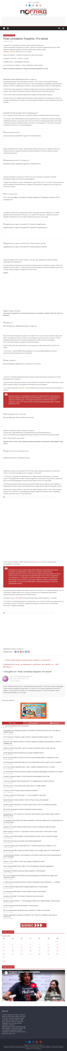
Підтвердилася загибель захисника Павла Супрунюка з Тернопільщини (24, 871)
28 (39, 954)
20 (30, 951)
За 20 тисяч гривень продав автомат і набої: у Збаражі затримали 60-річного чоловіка (29, 767)
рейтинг (20, 489)
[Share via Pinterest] (29, 651)
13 (30, 947)
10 (3, 947)
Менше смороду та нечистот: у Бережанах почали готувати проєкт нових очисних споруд (30, 831)
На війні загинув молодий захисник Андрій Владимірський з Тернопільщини (25, 887)
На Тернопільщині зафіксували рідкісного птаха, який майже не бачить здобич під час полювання (32, 762)
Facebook (21, 388)
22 (48, 951)
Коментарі (55, 723)
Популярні (34, 723)
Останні (13, 723)
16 (57, 947)
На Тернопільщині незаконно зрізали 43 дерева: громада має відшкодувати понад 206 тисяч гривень (33, 771)
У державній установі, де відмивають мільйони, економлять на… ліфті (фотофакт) (31, 665)
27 (30, 954)
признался (34, 562)
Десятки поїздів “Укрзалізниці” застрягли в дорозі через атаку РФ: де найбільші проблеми (30, 804)
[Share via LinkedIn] (26, 651)
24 (3, 954)
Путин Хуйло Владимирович (22, 676)
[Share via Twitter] (23, 651)
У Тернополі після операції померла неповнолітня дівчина (20, 790)
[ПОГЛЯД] (4, 28)
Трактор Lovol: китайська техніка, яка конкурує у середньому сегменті (24, 861)
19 (21, 951)
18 (12, 951)
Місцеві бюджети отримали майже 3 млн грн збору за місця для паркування (26, 800)
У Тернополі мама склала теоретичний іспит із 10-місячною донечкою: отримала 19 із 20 (29, 845)
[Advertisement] (34, 21)
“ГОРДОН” (12, 51)
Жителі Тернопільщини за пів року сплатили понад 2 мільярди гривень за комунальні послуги (31, 757)
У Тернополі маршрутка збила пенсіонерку (16, 726)
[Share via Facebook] (15, 651)
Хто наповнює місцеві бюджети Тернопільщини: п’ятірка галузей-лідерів (24, 891)
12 (21, 947)
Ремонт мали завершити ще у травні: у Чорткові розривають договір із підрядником (28, 866)
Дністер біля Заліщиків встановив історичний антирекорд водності (23, 809)
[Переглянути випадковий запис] (63, 28)
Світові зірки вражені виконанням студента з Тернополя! (27, 660)
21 (39, 951)
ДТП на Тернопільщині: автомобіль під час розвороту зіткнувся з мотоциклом (26, 910)
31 (3, 957)
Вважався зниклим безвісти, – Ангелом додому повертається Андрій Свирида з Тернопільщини (31, 901)
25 (12, 954)
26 (21, 954)
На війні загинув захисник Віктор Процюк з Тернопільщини (20, 905)
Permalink (16, 681)
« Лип (3, 961)
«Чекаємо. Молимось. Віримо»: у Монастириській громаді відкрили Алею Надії (26, 776)
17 (3, 951)
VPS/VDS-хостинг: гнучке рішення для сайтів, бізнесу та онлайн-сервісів (24, 786)
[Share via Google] (21, 651)
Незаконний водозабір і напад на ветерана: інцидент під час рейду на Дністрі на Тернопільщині (31, 850)
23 (57, 951)
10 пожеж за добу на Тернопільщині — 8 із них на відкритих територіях (24, 795)
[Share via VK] (18, 651)
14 (39, 947)
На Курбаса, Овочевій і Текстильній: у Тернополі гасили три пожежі (23, 896)
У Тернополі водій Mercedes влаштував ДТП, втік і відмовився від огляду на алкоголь (28, 781)
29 (48, 954)
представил (14, 598)
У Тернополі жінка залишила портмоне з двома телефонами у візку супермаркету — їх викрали (31, 882)
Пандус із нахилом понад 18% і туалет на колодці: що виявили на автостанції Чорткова (29, 748)
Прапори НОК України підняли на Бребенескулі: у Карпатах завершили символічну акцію (29, 827)
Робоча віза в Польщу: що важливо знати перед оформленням (22, 841)
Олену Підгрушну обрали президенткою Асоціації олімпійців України (23, 753)
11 (12, 947)
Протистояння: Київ (9, 35)
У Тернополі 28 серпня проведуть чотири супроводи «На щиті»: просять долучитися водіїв (30, 836)
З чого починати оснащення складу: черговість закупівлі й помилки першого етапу (28, 737)
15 (48, 947)
